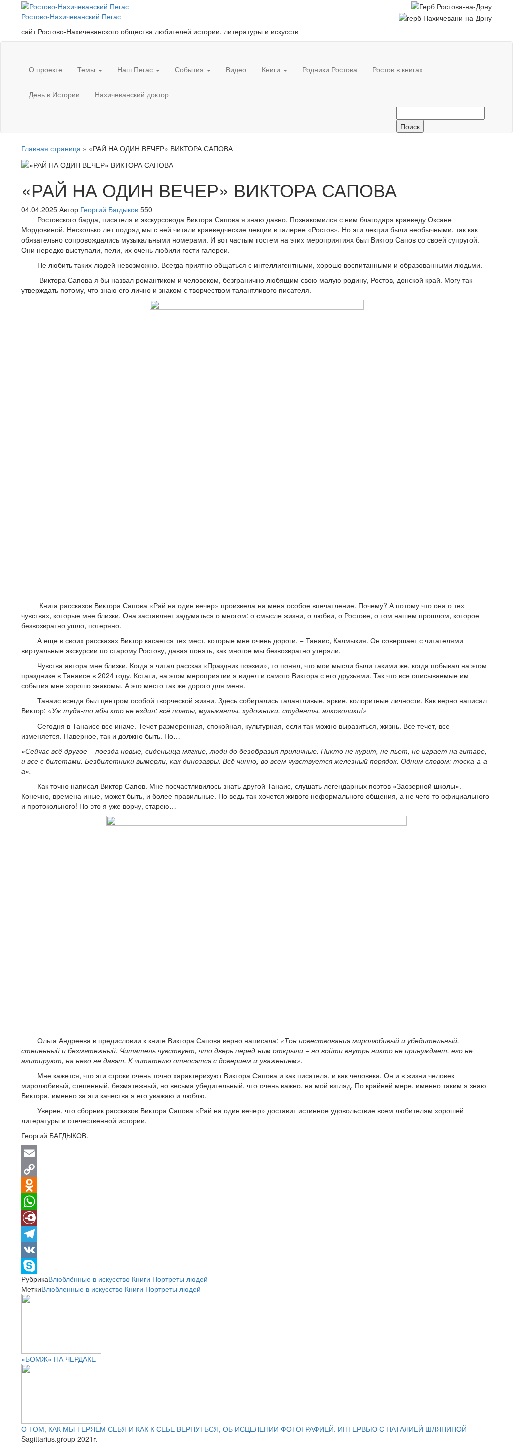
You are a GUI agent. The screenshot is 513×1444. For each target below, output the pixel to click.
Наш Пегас (136, 69)
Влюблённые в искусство (89, 1279)
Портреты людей (180, 1279)
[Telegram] (256, 1234)
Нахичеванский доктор (132, 94)
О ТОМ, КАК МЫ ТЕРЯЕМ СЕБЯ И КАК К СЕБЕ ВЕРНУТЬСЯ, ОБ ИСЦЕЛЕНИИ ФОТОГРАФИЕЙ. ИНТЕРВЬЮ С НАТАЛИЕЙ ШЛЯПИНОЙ (244, 1429)
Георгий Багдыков (110, 209)
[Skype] (256, 1266)
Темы (87, 69)
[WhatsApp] (256, 1201)
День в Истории (54, 94)
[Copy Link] (256, 1169)
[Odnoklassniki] (256, 1185)
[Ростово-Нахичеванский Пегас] (28, 49)
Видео (236, 69)
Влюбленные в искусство (82, 1289)
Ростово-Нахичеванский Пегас (71, 16)
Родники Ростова (329, 69)
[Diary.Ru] (256, 1218)
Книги (272, 69)
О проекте (45, 69)
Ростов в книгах (397, 69)
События (190, 69)
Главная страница (51, 148)
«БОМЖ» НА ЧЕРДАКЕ (58, 1359)
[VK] (256, 1250)
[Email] (256, 1153)
